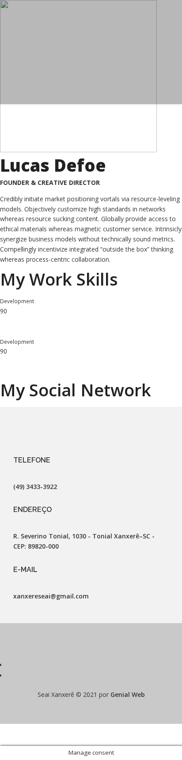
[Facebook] (10, 665)
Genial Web (127, 694)
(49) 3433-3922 (35, 486)
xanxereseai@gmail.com (51, 596)
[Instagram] (10, 675)
